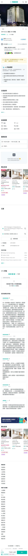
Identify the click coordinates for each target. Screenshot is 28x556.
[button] (14, 60)
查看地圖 (15, 239)
